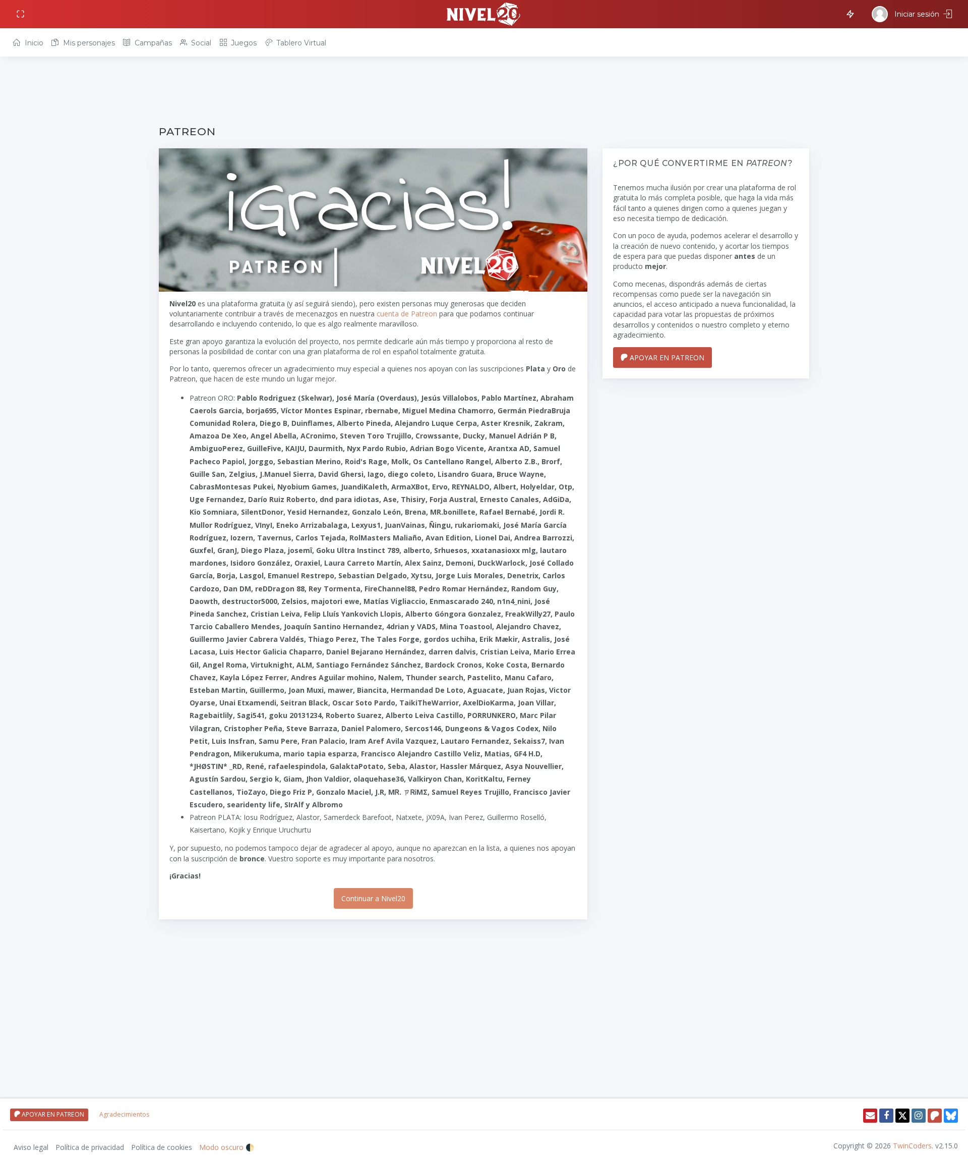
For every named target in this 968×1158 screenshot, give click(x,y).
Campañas (152, 42)
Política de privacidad (89, 1147)
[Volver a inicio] (484, 14)
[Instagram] (919, 1116)
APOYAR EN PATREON (666, 357)
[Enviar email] (870, 1116)
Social (200, 42)
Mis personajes (88, 42)
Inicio (33, 42)
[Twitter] (902, 1116)
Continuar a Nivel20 (373, 898)
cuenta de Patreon (407, 313)
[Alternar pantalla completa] (21, 14)
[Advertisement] (461, 92)
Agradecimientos (124, 1114)
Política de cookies (161, 1147)
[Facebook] (886, 1116)
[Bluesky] (951, 1116)
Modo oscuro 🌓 (226, 1147)
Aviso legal (31, 1147)
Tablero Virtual (300, 42)
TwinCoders (912, 1145)
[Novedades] (848, 13)
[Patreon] (935, 1116)
